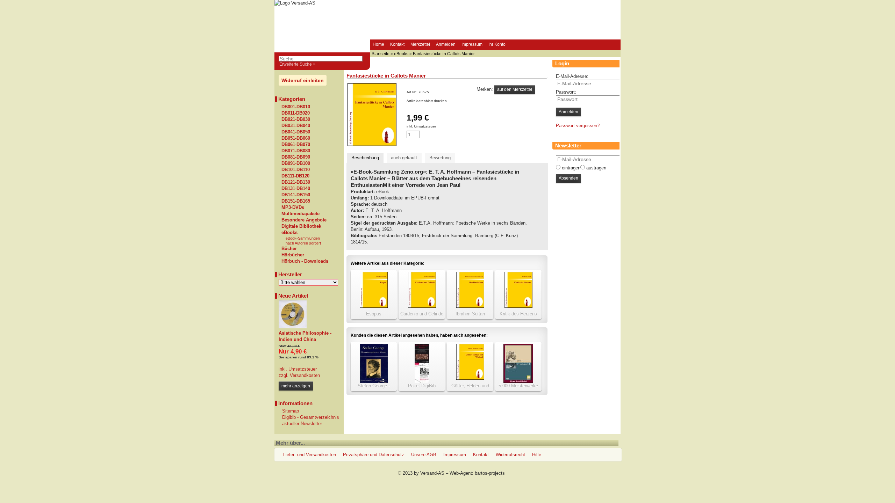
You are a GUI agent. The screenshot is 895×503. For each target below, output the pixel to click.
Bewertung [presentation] (440, 157)
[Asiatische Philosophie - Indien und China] (293, 326)
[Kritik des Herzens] (518, 306)
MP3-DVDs (292, 207)
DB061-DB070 (295, 144)
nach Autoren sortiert (303, 243)
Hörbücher (292, 255)
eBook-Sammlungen (303, 238)
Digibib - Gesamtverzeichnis (310, 417)
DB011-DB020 (295, 113)
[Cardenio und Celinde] (422, 306)
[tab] (365, 158)
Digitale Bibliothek (301, 226)
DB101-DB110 (295, 169)
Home (378, 44)
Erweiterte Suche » (297, 64)
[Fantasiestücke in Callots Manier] (372, 144)
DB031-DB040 (295, 125)
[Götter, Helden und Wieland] (470, 378)
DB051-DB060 (295, 138)
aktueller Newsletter (302, 423)
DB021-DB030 (295, 119)
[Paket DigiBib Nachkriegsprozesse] (422, 381)
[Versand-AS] (294, 3)
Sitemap (290, 411)
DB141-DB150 (295, 194)
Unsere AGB (423, 454)
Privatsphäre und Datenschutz (373, 454)
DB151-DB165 (295, 201)
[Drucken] (450, 101)
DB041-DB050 (295, 132)
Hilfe (536, 454)
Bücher (289, 248)
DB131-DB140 (295, 188)
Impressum (471, 44)
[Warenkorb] (514, 45)
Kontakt (397, 44)
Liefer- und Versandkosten (309, 454)
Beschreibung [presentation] (365, 157)
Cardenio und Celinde (421, 313)
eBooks (289, 232)
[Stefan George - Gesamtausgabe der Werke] (374, 381)
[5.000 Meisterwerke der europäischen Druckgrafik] (518, 381)
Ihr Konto (497, 44)
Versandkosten (304, 375)
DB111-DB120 (295, 176)
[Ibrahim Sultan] (470, 306)
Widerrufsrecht (510, 454)
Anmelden (446, 44)
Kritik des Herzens (518, 313)
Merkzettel (420, 44)
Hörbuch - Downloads (304, 261)
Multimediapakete (300, 213)
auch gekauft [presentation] (404, 157)
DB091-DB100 (295, 163)
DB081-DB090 (295, 157)
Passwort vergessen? (578, 125)
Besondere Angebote (304, 220)
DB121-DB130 (295, 182)
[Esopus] (374, 306)
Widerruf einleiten (302, 80)
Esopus (373, 313)
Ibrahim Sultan (470, 313)
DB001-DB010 (295, 106)
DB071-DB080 (295, 150)
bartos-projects (490, 473)
